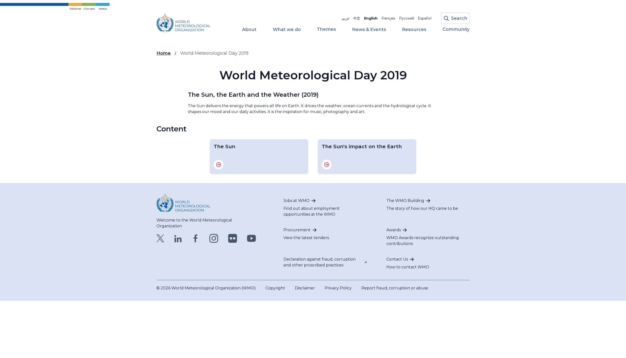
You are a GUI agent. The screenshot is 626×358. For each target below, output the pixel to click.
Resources (414, 29)
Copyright (275, 288)
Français (388, 18)
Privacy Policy (338, 288)
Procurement (297, 230)
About (249, 29)
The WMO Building (405, 200)
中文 (356, 18)
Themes (326, 29)
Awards (393, 230)
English (371, 18)
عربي (345, 18)
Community (456, 29)
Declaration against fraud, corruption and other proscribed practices (319, 262)
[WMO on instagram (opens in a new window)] (213, 238)
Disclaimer (305, 288)
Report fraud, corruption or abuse (394, 288)
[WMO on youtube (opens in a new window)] (251, 238)
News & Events (369, 29)
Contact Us (397, 259)
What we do (287, 29)
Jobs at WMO (296, 200)
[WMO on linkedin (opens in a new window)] (178, 238)
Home (163, 53)
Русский (406, 18)
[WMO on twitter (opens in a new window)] (160, 238)
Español (424, 18)
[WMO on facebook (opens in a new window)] (196, 238)
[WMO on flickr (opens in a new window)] (232, 238)
